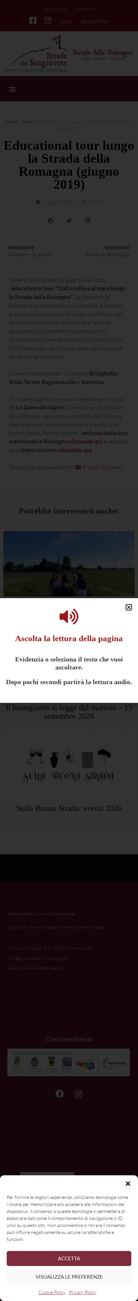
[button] (128, 1183)
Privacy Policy (82, 1292)
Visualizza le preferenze (69, 1277)
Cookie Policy (52, 1292)
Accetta (69, 1258)
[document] (69, 650)
